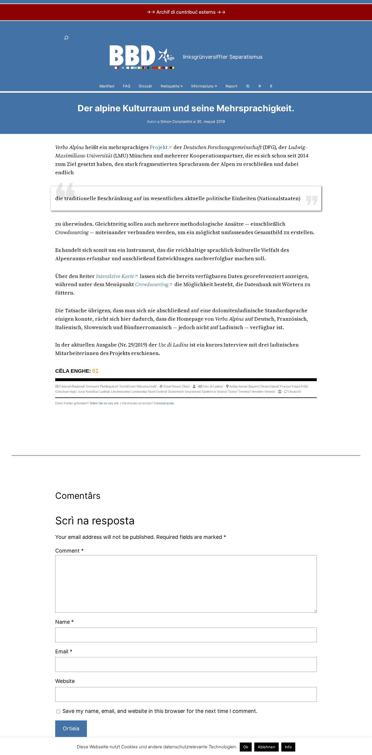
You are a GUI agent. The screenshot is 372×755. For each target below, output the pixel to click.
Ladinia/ (104, 391)
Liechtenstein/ (120, 391)
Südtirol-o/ (209, 391)
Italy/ (73, 391)
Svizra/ (222, 391)
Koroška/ (92, 391)
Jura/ (81, 391)
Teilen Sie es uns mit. (104, 403)
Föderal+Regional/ (72, 386)
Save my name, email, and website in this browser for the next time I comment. (159, 711)
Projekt (159, 147)
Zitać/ (186, 386)
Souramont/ (193, 391)
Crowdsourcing (152, 284)
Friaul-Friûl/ (300, 386)
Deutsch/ (294, 391)
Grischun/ (62, 391)
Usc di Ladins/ (213, 386)
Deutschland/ (269, 386)
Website (65, 681)
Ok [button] (245, 747)
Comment (69, 551)
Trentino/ (244, 391)
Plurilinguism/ (109, 386)
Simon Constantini (176, 121)
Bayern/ (254, 386)
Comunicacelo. (164, 403)
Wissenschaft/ (147, 386)
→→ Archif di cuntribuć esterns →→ (186, 12)
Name (64, 622)
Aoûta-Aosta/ (238, 386)
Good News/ (172, 386)
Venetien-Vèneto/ (263, 391)
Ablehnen (266, 747)
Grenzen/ (92, 386)
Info (288, 747)
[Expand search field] (66, 37)
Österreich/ (176, 391)
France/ (285, 386)
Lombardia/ (139, 391)
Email (63, 651)
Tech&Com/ (127, 386)
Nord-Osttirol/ (157, 391)
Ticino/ (232, 391)
